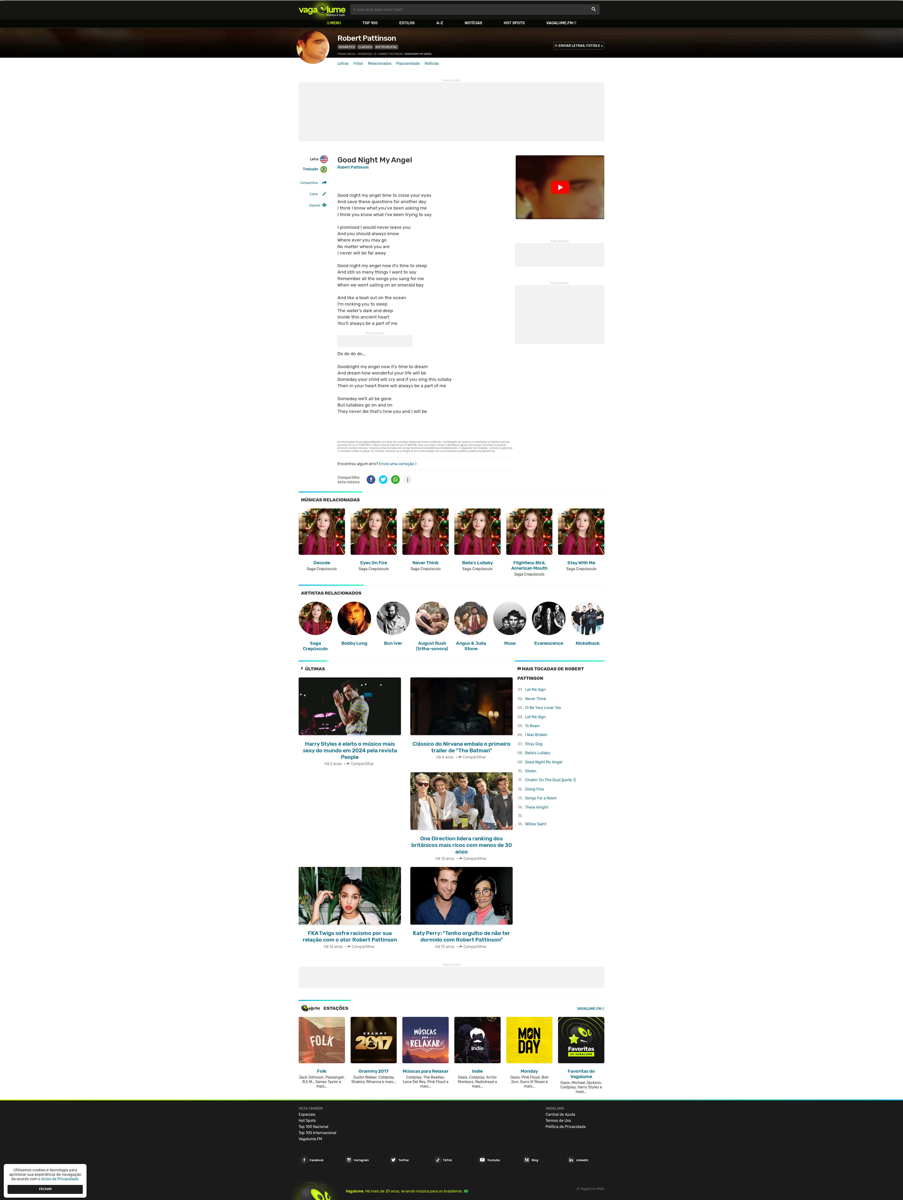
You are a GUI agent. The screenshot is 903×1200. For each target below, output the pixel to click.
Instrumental (386, 47)
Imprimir (315, 205)
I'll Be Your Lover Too (543, 707)
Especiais (307, 1114)
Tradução (310, 169)
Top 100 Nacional (313, 1126)
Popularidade (408, 63)
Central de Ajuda (560, 1114)
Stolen (530, 771)
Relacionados (380, 63)
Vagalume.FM (559, 23)
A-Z (439, 23)
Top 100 (370, 23)
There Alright (536, 807)
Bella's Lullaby (537, 753)
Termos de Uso (558, 1120)
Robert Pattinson (366, 38)
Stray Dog (534, 744)
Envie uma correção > (398, 464)
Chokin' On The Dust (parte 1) (550, 780)
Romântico (347, 47)
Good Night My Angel (543, 762)
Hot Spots (514, 23)
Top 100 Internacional (317, 1133)
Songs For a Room (541, 798)
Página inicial (346, 54)
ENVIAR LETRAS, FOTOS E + (580, 46)
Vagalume (322, 9)
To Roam (532, 726)
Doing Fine (534, 789)
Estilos (407, 23)
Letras (343, 63)
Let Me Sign (535, 689)
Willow (535, 824)
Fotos (358, 63)
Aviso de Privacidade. (60, 1179)
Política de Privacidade (566, 1126)
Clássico (365, 47)
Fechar (45, 1189)
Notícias (473, 23)
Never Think (535, 699)
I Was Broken (536, 735)
